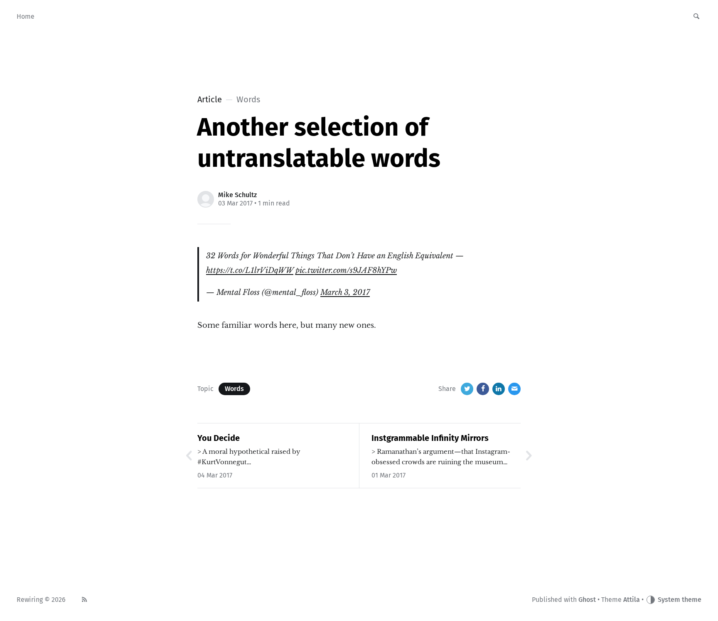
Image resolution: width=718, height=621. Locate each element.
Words (234, 389)
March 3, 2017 (345, 292)
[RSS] (84, 600)
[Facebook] (483, 389)
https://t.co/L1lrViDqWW (249, 270)
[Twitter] (467, 389)
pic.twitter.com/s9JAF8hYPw (346, 270)
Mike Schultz (237, 195)
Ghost (587, 600)
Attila (631, 600)
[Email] (514, 389)
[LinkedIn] (498, 389)
